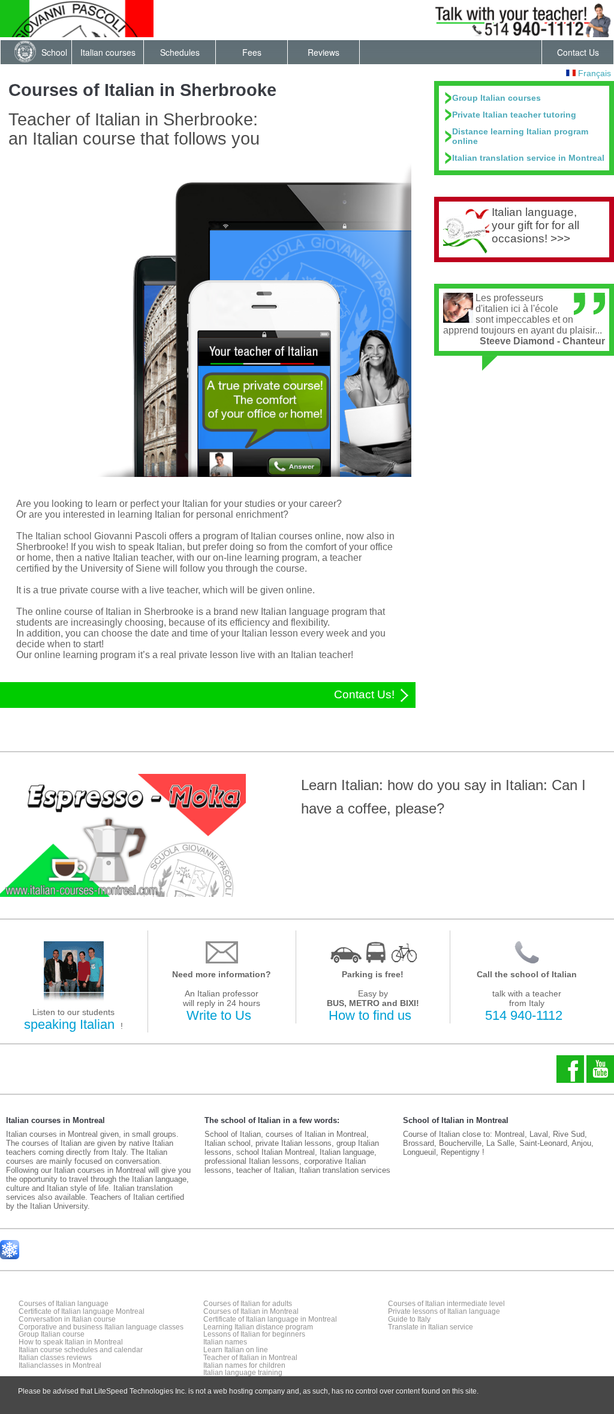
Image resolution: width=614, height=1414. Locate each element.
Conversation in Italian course (67, 1319)
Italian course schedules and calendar (81, 1349)
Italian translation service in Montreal (528, 158)
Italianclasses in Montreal (60, 1365)
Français (593, 73)
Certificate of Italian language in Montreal (270, 1319)
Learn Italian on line (235, 1349)
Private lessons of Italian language (444, 1311)
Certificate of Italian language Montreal (82, 1311)
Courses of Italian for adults (247, 1303)
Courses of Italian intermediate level (446, 1303)
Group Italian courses (496, 98)
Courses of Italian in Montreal (251, 1311)
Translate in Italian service (430, 1327)
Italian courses (108, 52)
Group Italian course (52, 1334)
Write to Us (218, 1015)
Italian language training (242, 1372)
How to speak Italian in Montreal (71, 1342)
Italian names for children (244, 1365)
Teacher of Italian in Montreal (250, 1357)
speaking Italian (69, 1024)
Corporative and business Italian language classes (101, 1327)
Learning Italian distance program (258, 1327)
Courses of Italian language (64, 1303)
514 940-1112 (523, 1015)
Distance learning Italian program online (520, 136)
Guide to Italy (409, 1319)
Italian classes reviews (55, 1357)
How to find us (370, 1015)
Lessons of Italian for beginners (254, 1334)
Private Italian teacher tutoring (514, 114)
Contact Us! (366, 694)
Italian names (225, 1342)
